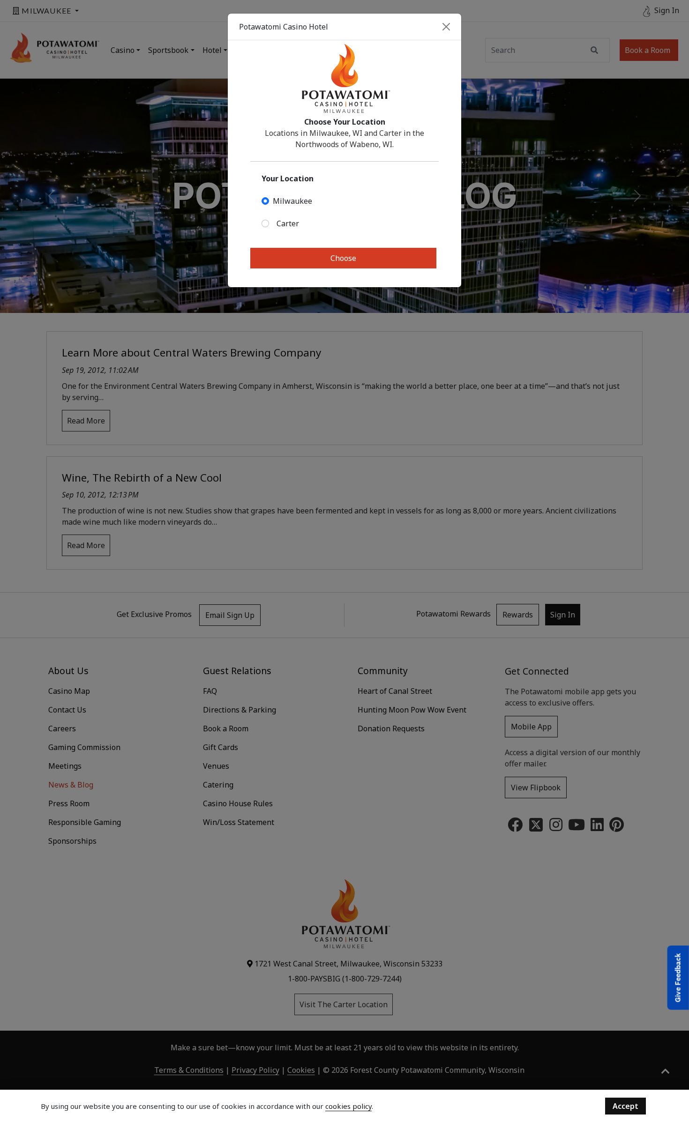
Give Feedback (678, 978)
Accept (625, 1106)
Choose (343, 258)
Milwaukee (292, 201)
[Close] (446, 26)
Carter (288, 223)
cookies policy (348, 1106)
